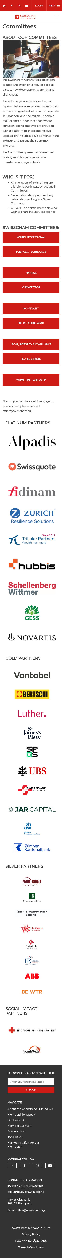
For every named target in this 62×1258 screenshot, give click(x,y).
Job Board (14, 1137)
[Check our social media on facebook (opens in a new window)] (12, 6)
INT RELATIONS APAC (31, 323)
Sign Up (31, 1089)
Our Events (15, 1120)
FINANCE (31, 272)
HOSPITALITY (31, 308)
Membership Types (20, 1114)
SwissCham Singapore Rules (31, 1228)
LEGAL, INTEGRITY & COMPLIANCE (31, 344)
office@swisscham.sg (31, 1210)
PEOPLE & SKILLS (31, 358)
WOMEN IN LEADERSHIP (31, 380)
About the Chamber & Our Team (29, 1109)
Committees (16, 1131)
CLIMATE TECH (31, 287)
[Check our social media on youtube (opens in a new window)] (27, 6)
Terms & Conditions (31, 1247)
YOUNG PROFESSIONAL (31, 237)
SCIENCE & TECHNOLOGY (31, 251)
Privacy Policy (31, 1234)
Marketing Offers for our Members (23, 1144)
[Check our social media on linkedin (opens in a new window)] (5, 6)
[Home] (25, 17)
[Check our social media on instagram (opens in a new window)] (19, 6)
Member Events (18, 1125)
